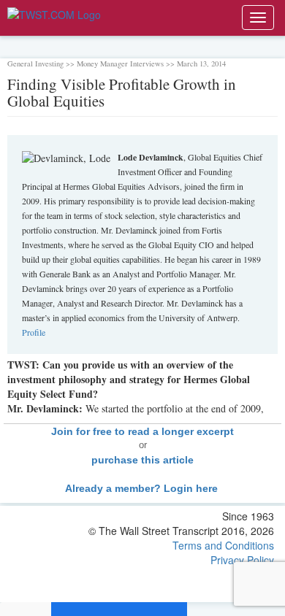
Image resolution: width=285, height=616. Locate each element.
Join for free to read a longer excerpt (142, 431)
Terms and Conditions (223, 545)
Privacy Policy (242, 560)
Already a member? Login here (143, 488)
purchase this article (142, 460)
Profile (33, 332)
